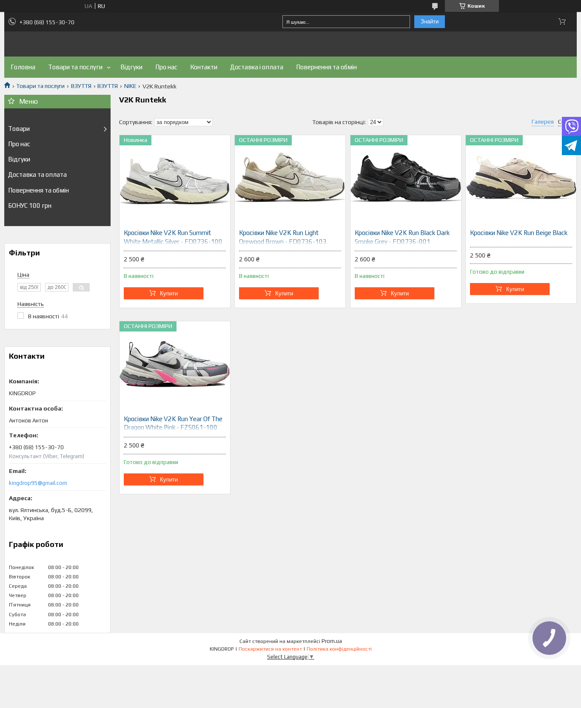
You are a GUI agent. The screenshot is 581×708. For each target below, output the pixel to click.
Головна (23, 67)
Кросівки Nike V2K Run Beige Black (518, 232)
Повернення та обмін (326, 67)
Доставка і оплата (256, 67)
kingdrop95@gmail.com (38, 483)
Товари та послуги (75, 67)
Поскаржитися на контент (270, 649)
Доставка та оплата (37, 174)
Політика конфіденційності (339, 649)
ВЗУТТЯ (81, 85)
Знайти (430, 21)
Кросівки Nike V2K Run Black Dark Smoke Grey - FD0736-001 (402, 237)
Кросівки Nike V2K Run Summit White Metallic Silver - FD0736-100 (173, 237)
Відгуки (131, 67)
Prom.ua (332, 641)
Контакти (203, 67)
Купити (169, 293)
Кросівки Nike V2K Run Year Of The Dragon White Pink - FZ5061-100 (173, 423)
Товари (19, 128)
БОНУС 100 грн (29, 205)
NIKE (130, 85)
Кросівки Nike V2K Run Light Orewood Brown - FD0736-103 (283, 237)
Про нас (166, 67)
